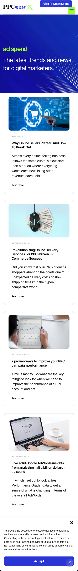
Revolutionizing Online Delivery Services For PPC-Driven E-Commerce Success (35, 254)
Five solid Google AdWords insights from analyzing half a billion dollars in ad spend (39, 467)
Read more (18, 185)
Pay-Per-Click (20, 243)
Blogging (17, 136)
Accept (39, 561)
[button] (72, 523)
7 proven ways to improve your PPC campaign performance (38, 363)
